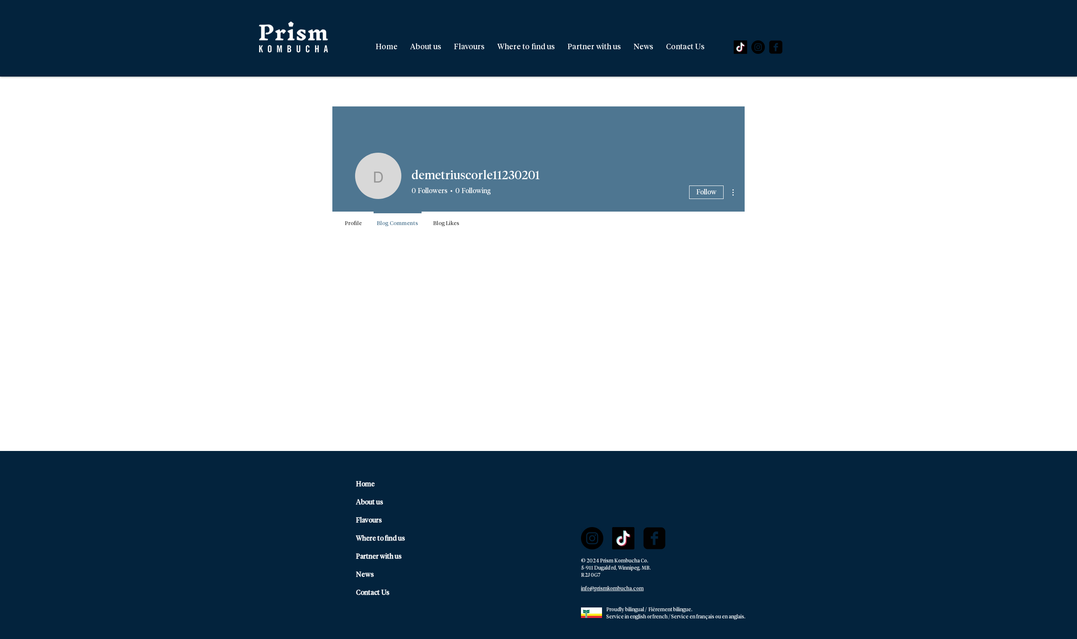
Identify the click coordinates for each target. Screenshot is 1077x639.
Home (365, 484)
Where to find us (380, 538)
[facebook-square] (776, 47)
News (365, 574)
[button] (469, 47)
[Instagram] (758, 47)
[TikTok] (740, 47)
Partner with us (379, 556)
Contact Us (373, 592)
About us (369, 502)
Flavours (369, 520)
